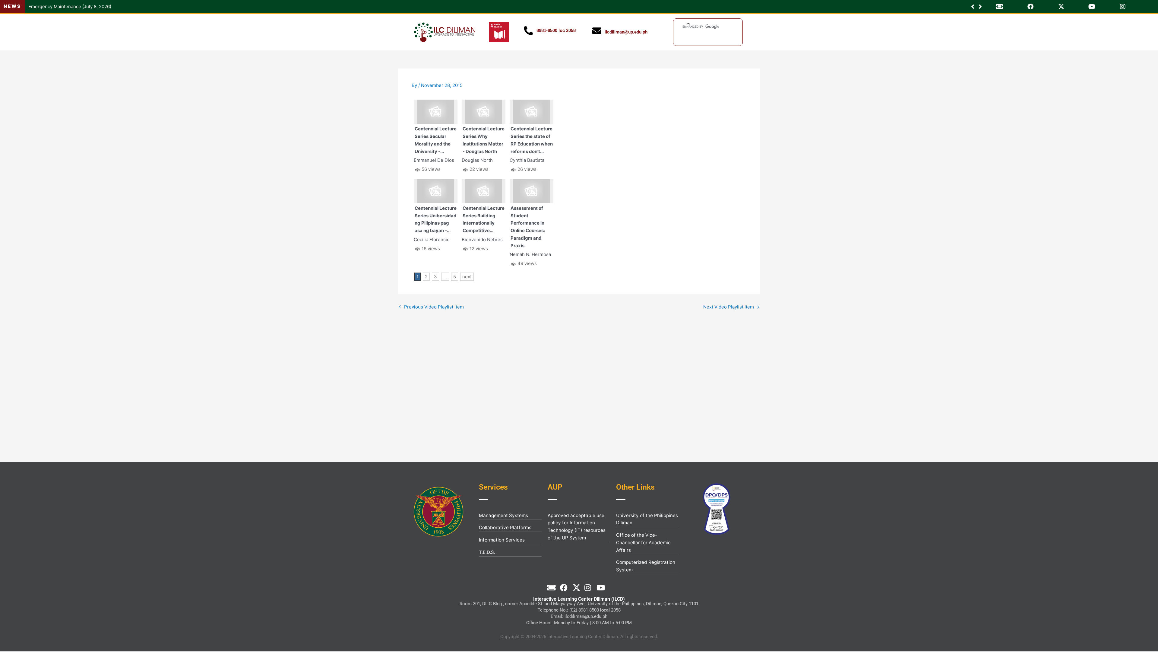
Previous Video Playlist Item (431, 307)
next (467, 277)
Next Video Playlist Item (731, 307)
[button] (980, 6)
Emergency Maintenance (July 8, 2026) (69, 6)
